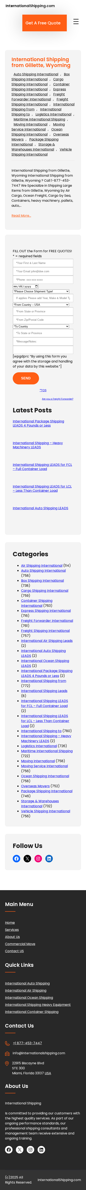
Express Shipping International (38, 92)
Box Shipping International (40, 77)
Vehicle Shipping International (41, 152)
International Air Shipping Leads (47, 640)
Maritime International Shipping (39, 119)
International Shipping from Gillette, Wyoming (41, 63)
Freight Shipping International (39, 102)
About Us (12, 936)
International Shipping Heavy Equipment (38, 1004)
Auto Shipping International (36, 74)
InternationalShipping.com (30, 5)
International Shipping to (41, 731)
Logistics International (53, 114)
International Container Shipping (31, 1011)
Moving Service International (38, 127)
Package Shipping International (46, 791)
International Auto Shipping (27, 983)
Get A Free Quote (43, 23)
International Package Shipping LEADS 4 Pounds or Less (38, 423)
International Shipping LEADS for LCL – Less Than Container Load (42, 488)
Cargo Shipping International (37, 82)
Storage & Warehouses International (33, 147)
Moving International (30, 124)
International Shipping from (43, 680)
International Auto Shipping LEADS (40, 508)
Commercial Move (20, 944)
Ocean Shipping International (36, 132)
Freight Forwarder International (38, 97)
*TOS (43, 390)
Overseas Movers (35, 786)
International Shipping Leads (44, 690)
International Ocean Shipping (29, 997)
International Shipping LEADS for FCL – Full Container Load (42, 467)
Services (12, 929)
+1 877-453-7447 (27, 1043)
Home (10, 922)
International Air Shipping (25, 990)
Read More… (21, 215)
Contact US (14, 951)
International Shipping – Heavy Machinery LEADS (38, 445)
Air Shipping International (41, 565)
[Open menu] (76, 21)
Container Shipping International (40, 87)
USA (48, 1073)
